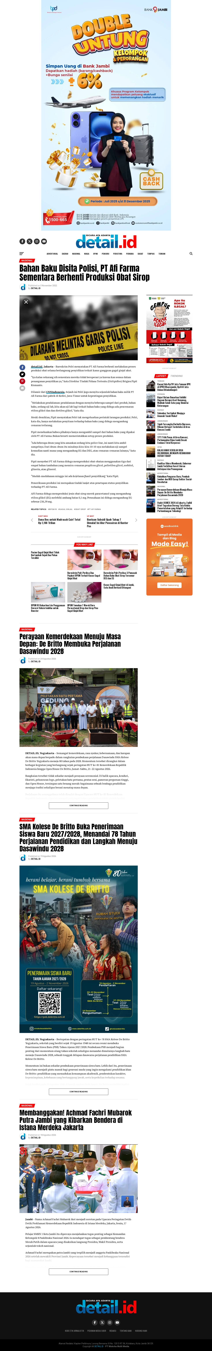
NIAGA (86, 253)
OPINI (95, 253)
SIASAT (140, 253)
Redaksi (112, 1330)
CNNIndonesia (55, 392)
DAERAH (65, 253)
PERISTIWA (117, 253)
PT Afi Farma (94, 509)
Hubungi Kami (141, 1330)
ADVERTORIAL (52, 253)
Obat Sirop (80, 509)
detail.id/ (37, 366)
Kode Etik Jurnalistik (74, 1330)
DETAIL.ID (36, 288)
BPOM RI (53, 509)
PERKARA (130, 253)
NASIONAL (76, 253)
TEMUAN (161, 253)
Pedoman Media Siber (96, 1330)
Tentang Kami (126, 1330)
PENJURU (105, 253)
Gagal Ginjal (66, 509)
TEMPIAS (150, 253)
